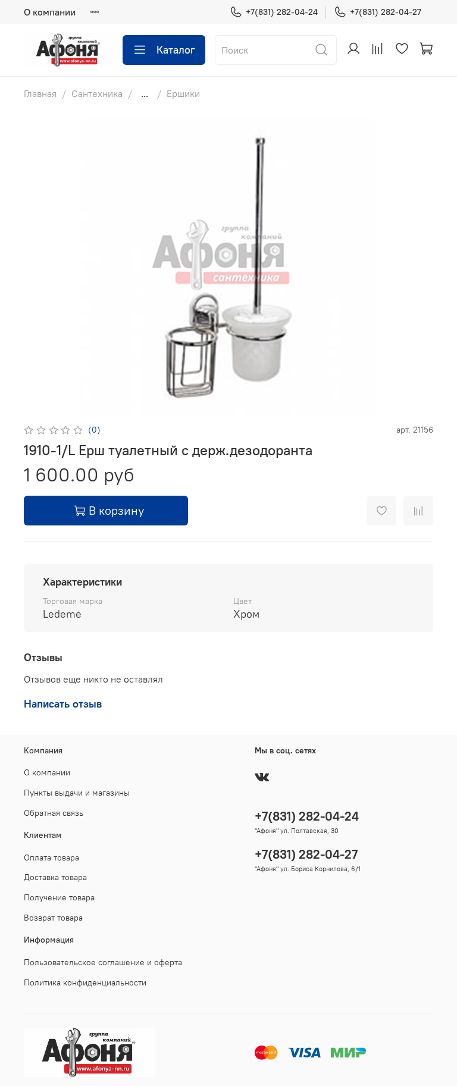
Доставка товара (55, 877)
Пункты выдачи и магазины (77, 792)
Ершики (183, 93)
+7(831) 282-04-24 (282, 12)
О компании (50, 12)
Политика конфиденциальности (85, 982)
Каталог (175, 50)
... (144, 93)
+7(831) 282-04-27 (385, 12)
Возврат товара (53, 917)
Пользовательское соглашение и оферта (103, 962)
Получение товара (59, 897)
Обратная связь (53, 813)
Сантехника (97, 93)
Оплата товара (51, 857)
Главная (40, 93)
